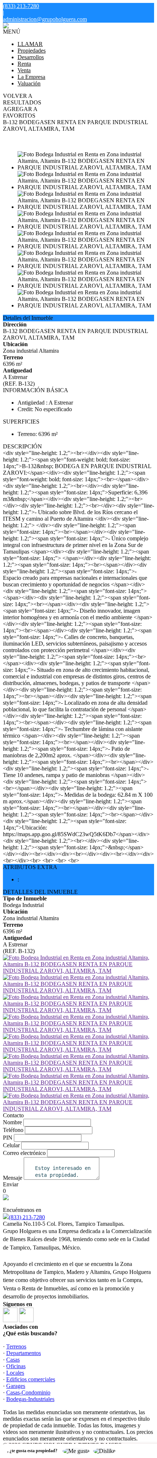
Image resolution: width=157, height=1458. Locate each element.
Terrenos (16, 1346)
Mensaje (12, 1178)
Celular (11, 1145)
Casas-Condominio (28, 1392)
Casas (13, 1359)
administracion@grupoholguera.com (45, 19)
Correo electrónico (24, 1153)
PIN (7, 1137)
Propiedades (32, 50)
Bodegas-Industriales (30, 1399)
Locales (15, 1373)
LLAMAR (30, 44)
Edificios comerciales (30, 1379)
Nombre (12, 1122)
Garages (15, 1386)
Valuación (29, 83)
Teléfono (13, 1130)
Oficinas (16, 1366)
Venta (24, 70)
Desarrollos (31, 57)
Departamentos (23, 1353)
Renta (24, 64)
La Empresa (31, 77)
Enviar (10, 1184)
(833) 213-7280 (27, 1217)
